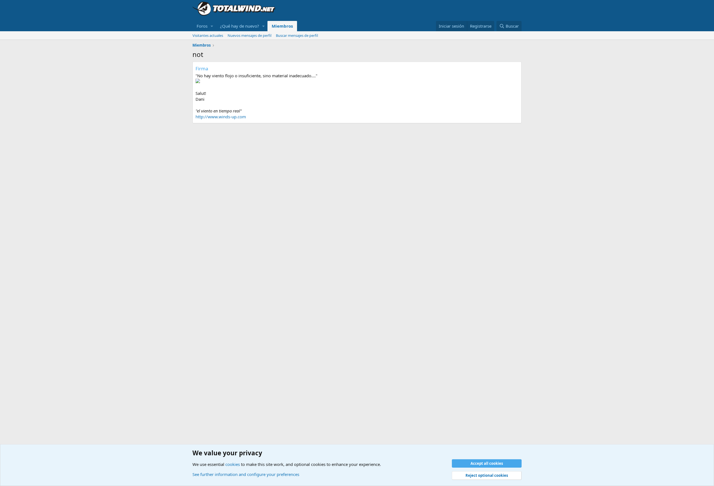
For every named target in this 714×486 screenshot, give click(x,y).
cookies (232, 464)
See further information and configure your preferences (245, 474)
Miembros (282, 26)
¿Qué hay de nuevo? (239, 26)
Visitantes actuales (207, 35)
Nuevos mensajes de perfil (249, 35)
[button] (212, 26)
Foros (202, 26)
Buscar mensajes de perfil (297, 35)
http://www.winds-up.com (221, 116)
